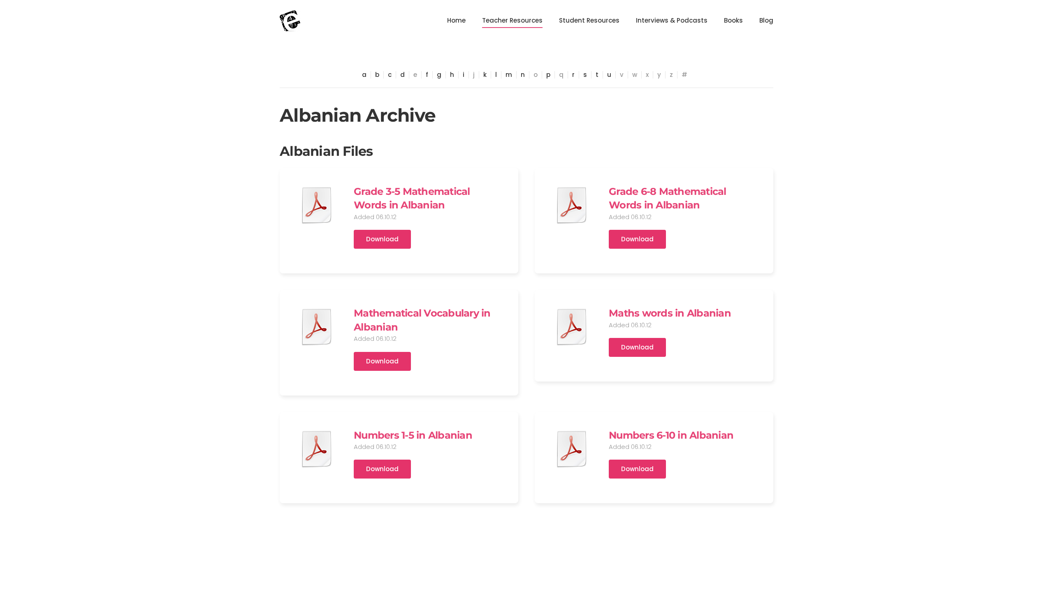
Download (382, 239)
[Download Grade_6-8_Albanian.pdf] (571, 205)
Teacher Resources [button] (512, 20)
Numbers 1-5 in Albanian (413, 435)
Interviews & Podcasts (671, 20)
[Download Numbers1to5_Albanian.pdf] (316, 448)
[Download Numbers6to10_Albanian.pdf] (571, 448)
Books (733, 20)
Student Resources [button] (589, 20)
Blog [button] (766, 20)
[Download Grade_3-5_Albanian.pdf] (316, 205)
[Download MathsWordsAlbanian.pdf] (571, 326)
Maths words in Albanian (670, 313)
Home (456, 20)
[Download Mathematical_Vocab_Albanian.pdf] (316, 326)
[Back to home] (290, 20)
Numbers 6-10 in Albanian (671, 435)
